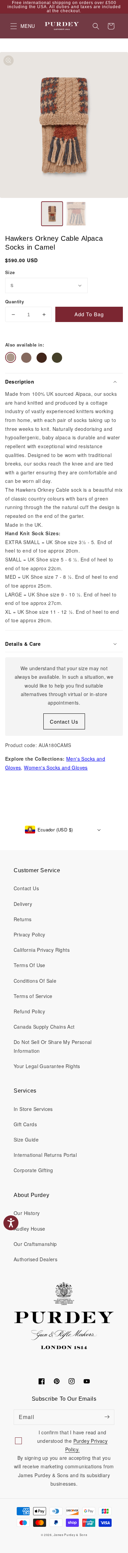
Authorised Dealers (35, 1259)
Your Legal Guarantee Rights (47, 1066)
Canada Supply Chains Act (44, 1026)
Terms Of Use (29, 965)
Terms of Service (33, 996)
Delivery (23, 903)
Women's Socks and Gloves (56, 767)
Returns (23, 919)
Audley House (29, 1228)
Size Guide (26, 1139)
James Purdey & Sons (70, 1535)
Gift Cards (25, 1124)
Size (10, 272)
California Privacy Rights (42, 949)
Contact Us (64, 721)
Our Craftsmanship (35, 1243)
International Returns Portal (45, 1154)
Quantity (14, 301)
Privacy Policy (29, 934)
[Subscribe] (106, 1416)
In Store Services (33, 1108)
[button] (95, 26)
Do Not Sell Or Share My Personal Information (53, 1046)
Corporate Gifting (33, 1170)
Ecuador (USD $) (55, 829)
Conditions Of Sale (35, 980)
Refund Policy (29, 1011)
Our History (27, 1213)
